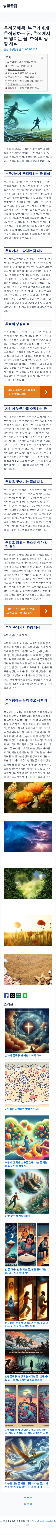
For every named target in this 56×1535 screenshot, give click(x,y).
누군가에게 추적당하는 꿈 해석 (22, 62)
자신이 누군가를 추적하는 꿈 (22, 73)
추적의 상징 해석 (16, 69)
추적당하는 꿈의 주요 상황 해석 (23, 88)
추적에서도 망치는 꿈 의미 (21, 65)
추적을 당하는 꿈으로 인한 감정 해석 (26, 80)
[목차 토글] (41, 57)
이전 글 (28, 1497)
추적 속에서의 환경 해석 (19, 84)
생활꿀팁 (10, 6)
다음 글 (28, 1504)
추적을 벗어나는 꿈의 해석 (21, 77)
